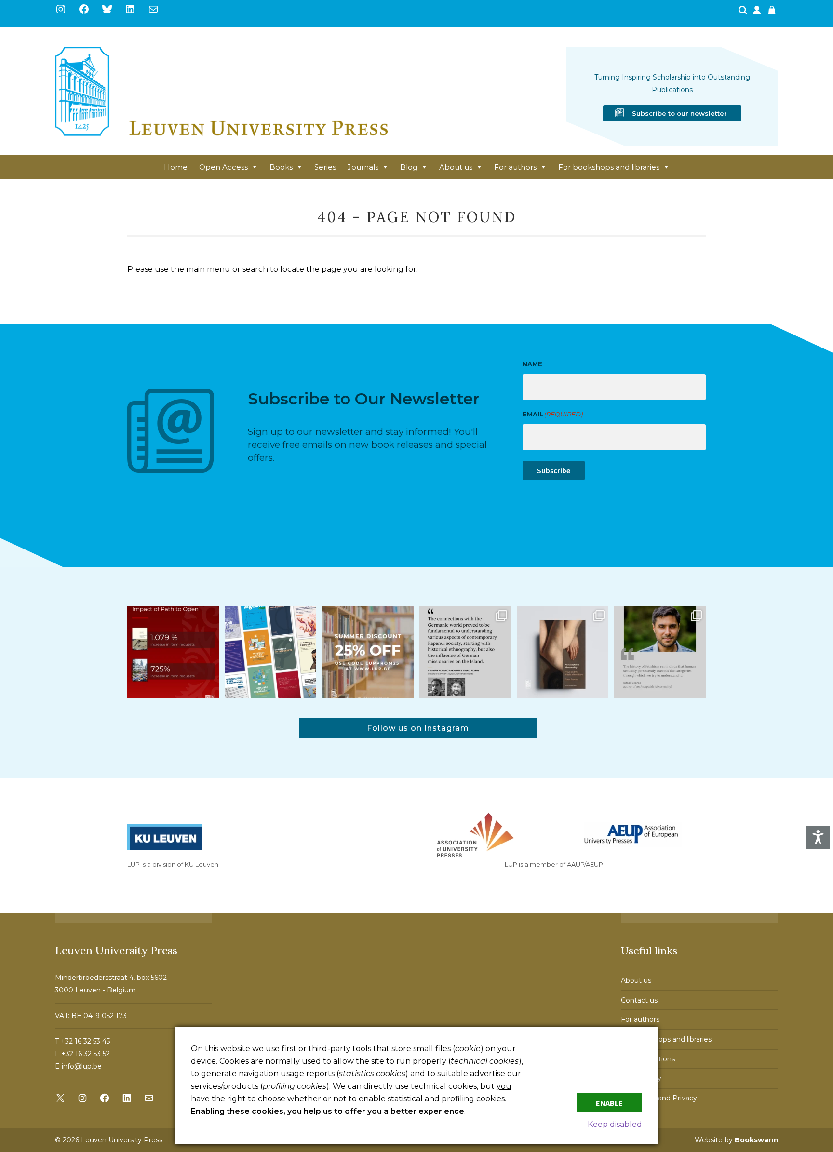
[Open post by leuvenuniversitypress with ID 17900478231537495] (562, 652)
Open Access (223, 167)
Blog (408, 167)
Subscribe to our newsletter (679, 113)
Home (176, 167)
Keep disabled (615, 1124)
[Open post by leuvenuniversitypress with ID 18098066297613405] (660, 652)
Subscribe (553, 470)
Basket (773, 13)
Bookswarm (756, 1140)
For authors (515, 167)
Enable (609, 1103)
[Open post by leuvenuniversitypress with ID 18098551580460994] (368, 652)
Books (281, 167)
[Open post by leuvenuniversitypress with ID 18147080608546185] (270, 652)
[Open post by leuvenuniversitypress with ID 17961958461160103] (465, 652)
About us (455, 167)
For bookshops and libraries (608, 167)
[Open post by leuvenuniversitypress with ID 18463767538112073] (173, 652)
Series (325, 167)
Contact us (639, 1000)
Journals (363, 167)
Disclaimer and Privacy (659, 1098)
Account (758, 13)
